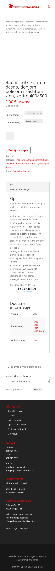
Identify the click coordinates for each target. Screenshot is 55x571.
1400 (35, 325)
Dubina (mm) (13, 122)
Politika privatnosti (17, 429)
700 (35, 340)
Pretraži (37, 389)
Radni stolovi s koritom (24, 163)
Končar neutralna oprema (29, 159)
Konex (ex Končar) (21, 171)
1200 (35, 321)
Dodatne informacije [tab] (19, 189)
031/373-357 (12, 458)
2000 (41, 331)
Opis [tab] (11, 184)
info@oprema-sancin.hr (17, 467)
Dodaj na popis (18, 150)
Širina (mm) (13, 114)
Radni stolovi (19, 25)
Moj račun (13, 433)
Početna (9, 21)
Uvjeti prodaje (14, 420)
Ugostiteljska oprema (23, 21)
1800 (35, 331)
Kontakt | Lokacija (16, 411)
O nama (11, 415)
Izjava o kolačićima (17, 424)
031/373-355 (12, 451)
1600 (35, 328)
